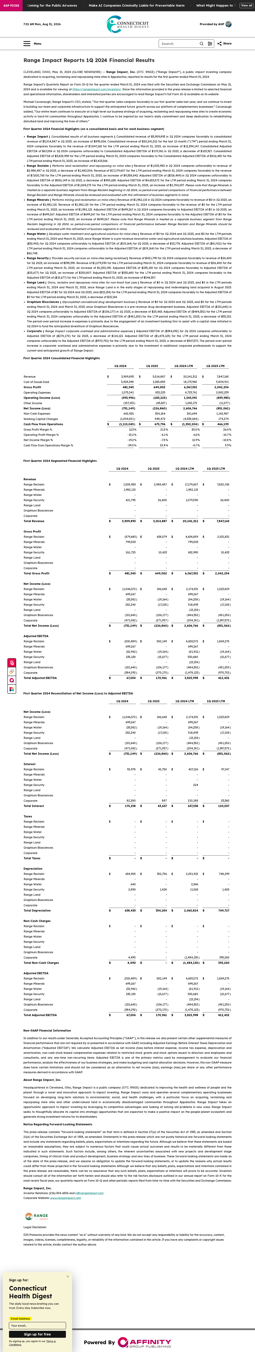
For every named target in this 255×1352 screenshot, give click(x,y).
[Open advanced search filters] (210, 44)
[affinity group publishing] (12, 680)
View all (246, 5)
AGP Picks (11, 5)
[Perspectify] (12, 671)
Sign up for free (37, 1334)
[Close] (67, 1276)
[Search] (201, 44)
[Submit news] (12, 663)
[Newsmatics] (12, 689)
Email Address (20, 1318)
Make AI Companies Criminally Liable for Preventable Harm (137, 5)
